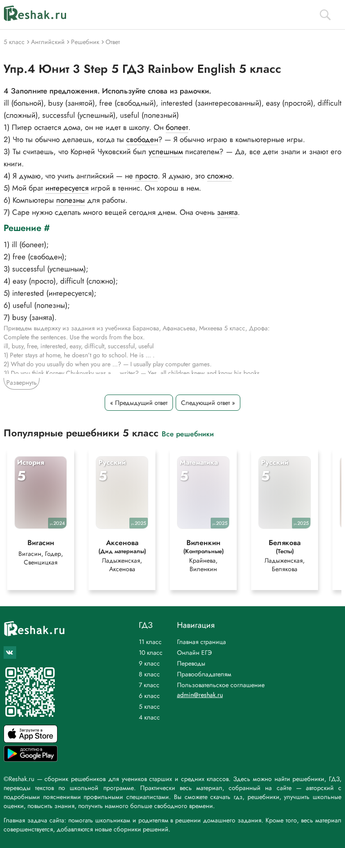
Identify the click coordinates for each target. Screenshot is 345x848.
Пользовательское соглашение (221, 684)
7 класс (149, 684)
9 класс (149, 663)
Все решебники (188, 433)
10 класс (151, 652)
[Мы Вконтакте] (10, 652)
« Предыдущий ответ (139, 402)
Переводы (191, 663)
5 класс (149, 706)
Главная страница (201, 641)
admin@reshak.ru (200, 694)
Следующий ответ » (208, 402)
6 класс (149, 695)
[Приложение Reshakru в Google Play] (31, 759)
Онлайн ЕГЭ (194, 652)
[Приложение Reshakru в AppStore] (31, 740)
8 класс (149, 674)
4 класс (149, 717)
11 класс (150, 641)
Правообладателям (204, 674)
